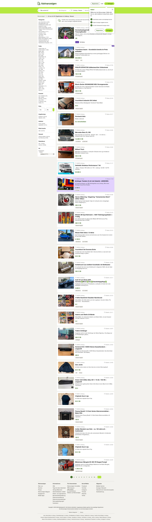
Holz (40, 65)
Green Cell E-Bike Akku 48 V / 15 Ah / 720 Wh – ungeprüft (91, 380)
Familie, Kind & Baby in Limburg (101, 515)
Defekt (40, 102)
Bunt (40, 55)
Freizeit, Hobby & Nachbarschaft (45, 29)
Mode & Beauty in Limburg (105, 517)
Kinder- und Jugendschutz (59, 493)
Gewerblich (41, 125)
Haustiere (41, 33)
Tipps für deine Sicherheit (59, 488)
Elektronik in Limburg (89, 515)
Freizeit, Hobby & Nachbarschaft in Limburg (50, 517)
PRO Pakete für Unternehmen (71, 490)
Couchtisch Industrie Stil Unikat (86, 100)
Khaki (40, 66)
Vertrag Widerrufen (57, 490)
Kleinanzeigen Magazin (44, 491)
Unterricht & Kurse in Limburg (77, 519)
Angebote (41, 116)
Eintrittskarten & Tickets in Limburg (76, 515)
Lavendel (41, 68)
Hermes (40, 145)
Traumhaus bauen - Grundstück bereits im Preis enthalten (91, 50)
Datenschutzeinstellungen (59, 499)
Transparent (41, 86)
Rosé (40, 76)
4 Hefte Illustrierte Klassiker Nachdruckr (88, 298)
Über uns (40, 486)
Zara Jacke (79, 365)
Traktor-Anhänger (81, 331)
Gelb (40, 59)
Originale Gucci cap (82, 396)
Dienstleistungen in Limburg (62, 515)
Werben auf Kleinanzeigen (74, 492)
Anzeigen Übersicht (101, 488)
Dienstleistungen (42, 23)
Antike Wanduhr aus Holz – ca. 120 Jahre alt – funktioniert (90, 430)
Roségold (41, 77)
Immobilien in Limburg (86, 517)
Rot (39, 79)
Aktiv (40, 130)
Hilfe (54, 486)
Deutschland (41, 150)
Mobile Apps (41, 495)
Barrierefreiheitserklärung (59, 495)
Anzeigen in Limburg (105, 519)
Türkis (40, 87)
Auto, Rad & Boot (42, 22)
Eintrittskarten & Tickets (44, 24)
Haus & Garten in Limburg (65, 517)
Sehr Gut (40, 98)
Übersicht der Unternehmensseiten (105, 490)
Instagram (84, 490)
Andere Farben (42, 49)
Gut (39, 100)
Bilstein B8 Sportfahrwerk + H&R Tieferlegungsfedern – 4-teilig (94, 215)
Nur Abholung (42, 137)
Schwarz (40, 80)
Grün (40, 63)
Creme (40, 58)
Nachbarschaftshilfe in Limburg (64, 519)
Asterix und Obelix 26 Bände (85, 314)
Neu (39, 97)
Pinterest (84, 493)
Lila (39, 69)
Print (40, 73)
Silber (40, 83)
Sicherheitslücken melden (59, 491)
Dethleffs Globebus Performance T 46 (88, 165)
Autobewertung (100, 491)
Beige (40, 51)
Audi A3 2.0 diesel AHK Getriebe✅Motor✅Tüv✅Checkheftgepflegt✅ (91, 280)
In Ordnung (41, 101)
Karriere (40, 488)
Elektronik (41, 26)
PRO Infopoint (70, 488)
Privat (40, 123)
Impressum (55, 503)
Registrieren (99, 30)
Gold (40, 61)
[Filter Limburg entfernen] (53, 154)
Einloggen (109, 30)
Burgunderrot (41, 56)
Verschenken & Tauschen (44, 42)
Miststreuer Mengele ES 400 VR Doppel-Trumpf (91, 462)
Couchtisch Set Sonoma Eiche (85, 249)
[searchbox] (48, 10)
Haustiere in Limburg (76, 517)
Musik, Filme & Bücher (43, 38)
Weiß (40, 88)
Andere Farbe (41, 48)
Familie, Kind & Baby (43, 27)
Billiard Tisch (79, 149)
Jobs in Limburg (95, 517)
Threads (84, 491)
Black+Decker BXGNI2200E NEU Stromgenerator (91, 84)
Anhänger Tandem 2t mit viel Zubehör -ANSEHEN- (92, 181)
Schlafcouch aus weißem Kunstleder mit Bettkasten (92, 265)
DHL (40, 143)
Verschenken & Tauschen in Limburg (92, 519)
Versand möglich (42, 136)
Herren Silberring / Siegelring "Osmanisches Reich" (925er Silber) (92, 198)
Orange (40, 70)
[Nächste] (99, 477)
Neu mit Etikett (42, 95)
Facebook (84, 486)
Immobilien (41, 34)
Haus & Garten (42, 31)
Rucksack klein (80, 116)
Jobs (40, 35)
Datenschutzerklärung (58, 497)
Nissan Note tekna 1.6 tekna (84, 233)
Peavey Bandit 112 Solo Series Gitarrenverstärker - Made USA (92, 412)
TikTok (83, 495)
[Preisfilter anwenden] (53, 109)
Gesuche (40, 117)
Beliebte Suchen (100, 486)
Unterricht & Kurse (42, 41)
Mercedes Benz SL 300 (83, 132)
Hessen (41, 152)
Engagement (41, 493)
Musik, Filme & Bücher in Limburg (49, 519)
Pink (39, 72)
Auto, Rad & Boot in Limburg (49, 515)
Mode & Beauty (42, 37)
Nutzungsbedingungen (58, 501)
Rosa (40, 74)
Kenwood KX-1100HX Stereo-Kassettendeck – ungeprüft (90, 348)
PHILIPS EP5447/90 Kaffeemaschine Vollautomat (91, 67)
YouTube (84, 488)
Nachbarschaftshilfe (43, 40)
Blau (40, 52)
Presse (40, 490)
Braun (40, 54)
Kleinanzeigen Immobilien (73, 486)
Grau (40, 62)
